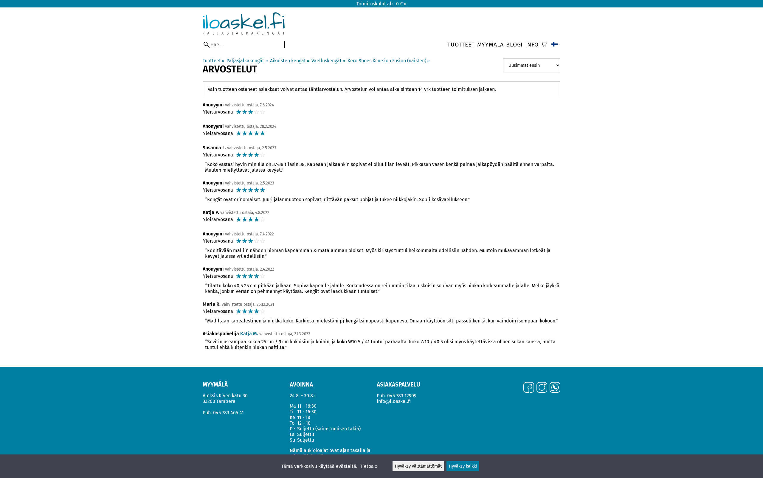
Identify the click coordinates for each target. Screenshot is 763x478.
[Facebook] (528, 388)
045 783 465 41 (228, 412)
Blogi (514, 44)
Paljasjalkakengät (247, 60)
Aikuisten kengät (289, 60)
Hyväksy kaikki (463, 466)
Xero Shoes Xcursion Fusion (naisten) (389, 60)
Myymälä (490, 44)
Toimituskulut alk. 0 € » (381, 4)
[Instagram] (541, 388)
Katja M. (249, 333)
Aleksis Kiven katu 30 (225, 395)
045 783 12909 (401, 395)
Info (531, 44)
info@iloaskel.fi (394, 401)
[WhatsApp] (555, 388)
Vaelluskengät (328, 60)
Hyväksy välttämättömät (418, 466)
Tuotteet (460, 44)
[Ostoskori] (544, 45)
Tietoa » (369, 466)
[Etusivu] (244, 33)
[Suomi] (555, 45)
